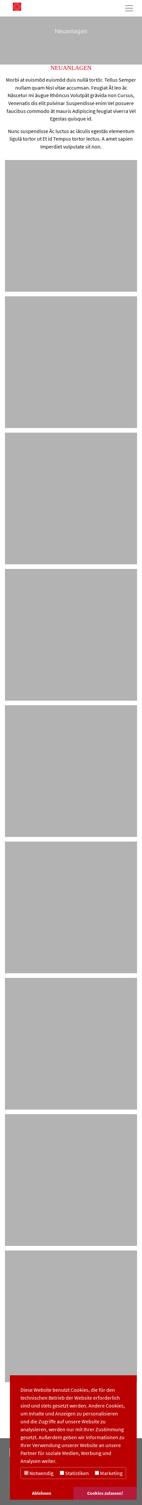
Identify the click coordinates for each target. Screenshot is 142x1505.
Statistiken (76, 1473)
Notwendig (40, 1473)
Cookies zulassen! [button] (105, 1493)
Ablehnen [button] (41, 1493)
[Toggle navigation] (129, 8)
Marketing (111, 1473)
